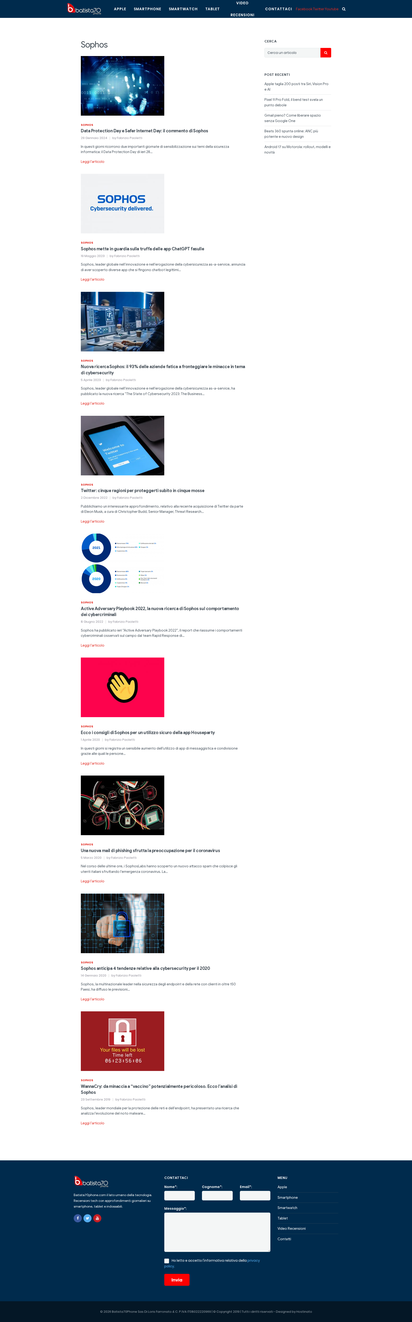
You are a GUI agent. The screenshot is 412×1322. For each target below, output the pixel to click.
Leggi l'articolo (92, 161)
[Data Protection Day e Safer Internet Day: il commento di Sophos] (122, 85)
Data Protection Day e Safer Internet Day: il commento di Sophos (144, 131)
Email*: (246, 1186)
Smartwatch (183, 8)
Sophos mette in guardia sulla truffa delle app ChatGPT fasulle (142, 249)
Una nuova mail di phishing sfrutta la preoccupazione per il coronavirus (150, 850)
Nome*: (170, 1186)
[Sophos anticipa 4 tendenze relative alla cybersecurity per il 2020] (122, 923)
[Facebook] (78, 1218)
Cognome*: (212, 1186)
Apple (120, 8)
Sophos (87, 125)
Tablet (212, 8)
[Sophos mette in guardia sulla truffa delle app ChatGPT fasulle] (122, 203)
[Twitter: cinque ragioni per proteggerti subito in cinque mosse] (122, 445)
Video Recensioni (292, 1228)
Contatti (284, 1239)
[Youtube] (97, 1218)
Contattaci (278, 8)
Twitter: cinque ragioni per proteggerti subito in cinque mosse (142, 490)
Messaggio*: (175, 1208)
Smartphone (147, 8)
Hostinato (304, 1311)
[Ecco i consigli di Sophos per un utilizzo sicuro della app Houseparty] (122, 687)
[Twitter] (87, 1218)
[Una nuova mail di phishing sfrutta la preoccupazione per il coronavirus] (122, 805)
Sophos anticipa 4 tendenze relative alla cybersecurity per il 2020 (145, 968)
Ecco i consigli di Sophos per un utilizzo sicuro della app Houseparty (148, 732)
